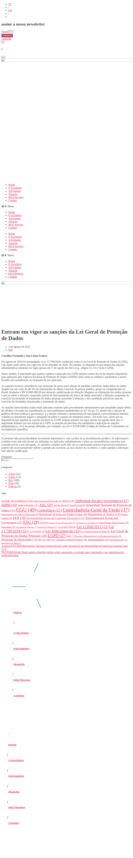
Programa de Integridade (19, 539)
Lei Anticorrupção (63, 531)
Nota (11, 483)
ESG (31, 522)
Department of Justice (104, 514)
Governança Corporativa (87, 523)
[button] (66, 206)
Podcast (12, 486)
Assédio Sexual (77, 505)
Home (11, 184)
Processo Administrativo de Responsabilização (98, 536)
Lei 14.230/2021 (36, 531)
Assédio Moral (61, 505)
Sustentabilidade (98, 539)
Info (10, 349)
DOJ (19, 518)
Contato (12, 200)
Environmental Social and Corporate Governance (56, 518)
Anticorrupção (28, 505)
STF (51, 539)
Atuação (12, 194)
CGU (26, 509)
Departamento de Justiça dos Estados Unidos (63, 514)
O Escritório (15, 187)
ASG (46, 505)
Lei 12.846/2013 (93, 527)
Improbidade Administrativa (114, 522)
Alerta (11, 473)
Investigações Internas (26, 527)
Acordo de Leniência (17, 501)
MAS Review (16, 197)
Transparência (116, 540)
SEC (42, 539)
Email (4, 31)
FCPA (44, 522)
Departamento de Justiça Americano (19, 514)
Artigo (11, 477)
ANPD (9, 505)
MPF (70, 536)
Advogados (14, 191)
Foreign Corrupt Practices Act (62, 523)
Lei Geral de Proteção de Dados (95, 531)
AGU (68, 501)
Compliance (49, 510)
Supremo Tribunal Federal (71, 539)
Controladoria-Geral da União (96, 509)
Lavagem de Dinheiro (47, 527)
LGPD (57, 535)
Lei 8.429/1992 (67, 527)
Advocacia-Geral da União (47, 501)
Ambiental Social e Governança (101, 501)
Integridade (8, 527)
